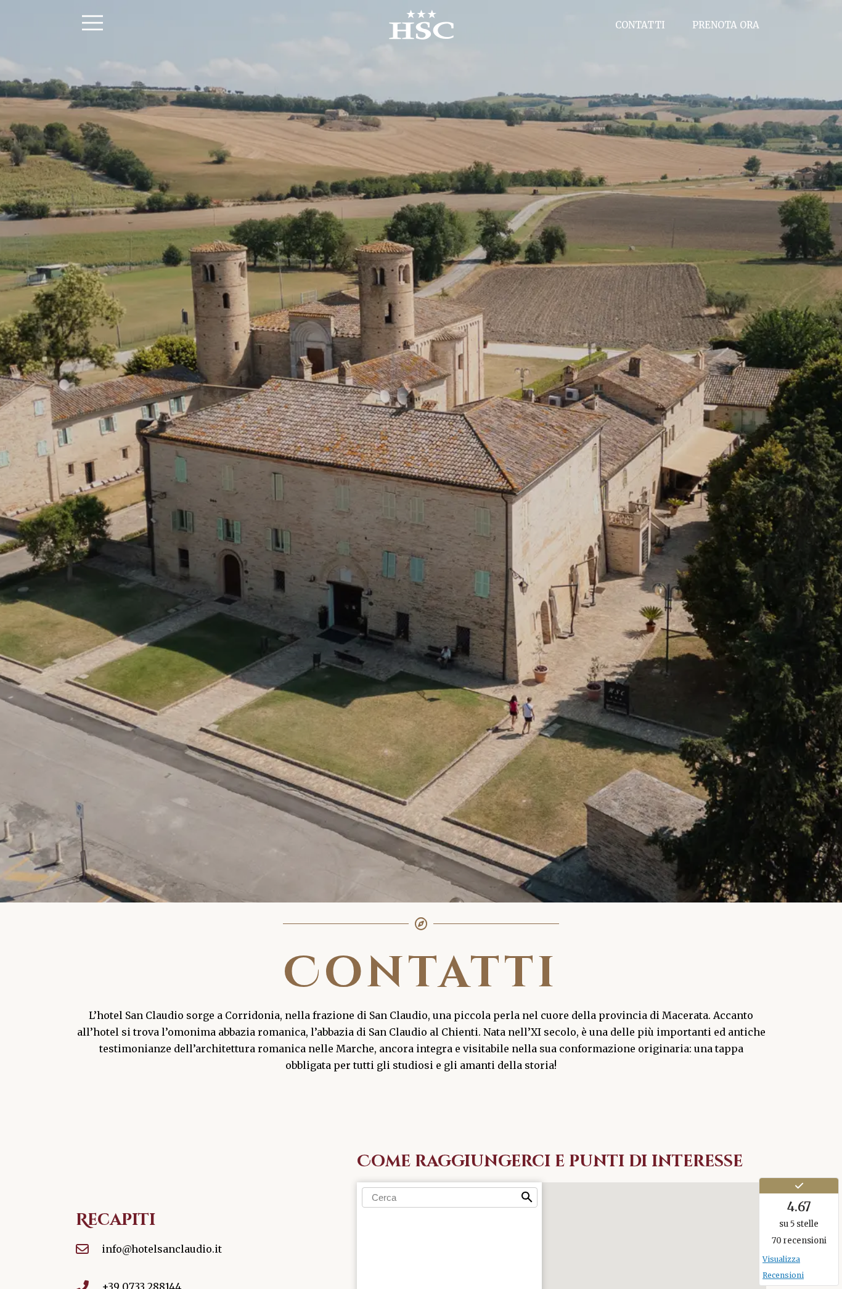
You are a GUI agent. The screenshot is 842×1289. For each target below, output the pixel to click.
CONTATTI (640, 25)
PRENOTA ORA (725, 25)
